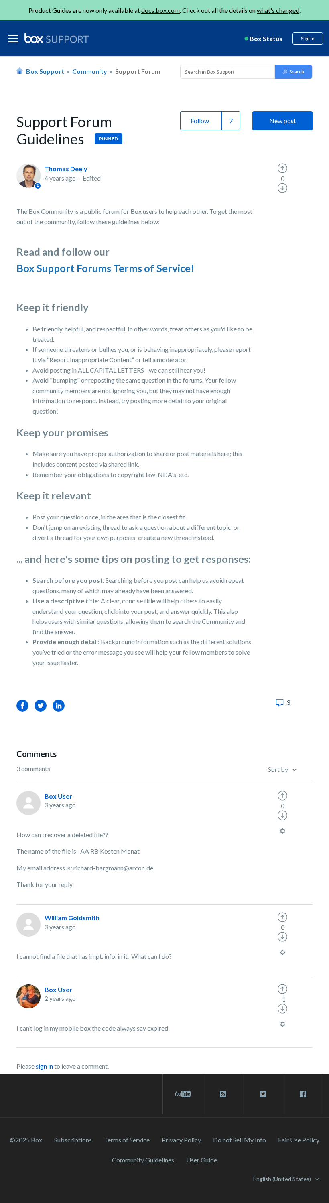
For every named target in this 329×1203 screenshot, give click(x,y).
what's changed (278, 10)
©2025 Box (26, 1140)
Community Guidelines (143, 1160)
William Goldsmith (72, 917)
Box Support (45, 71)
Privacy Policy (181, 1140)
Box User (58, 796)
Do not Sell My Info (239, 1140)
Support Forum (137, 71)
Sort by (278, 769)
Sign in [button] (308, 38)
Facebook (22, 705)
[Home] (56, 38)
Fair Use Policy (298, 1140)
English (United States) (282, 1178)
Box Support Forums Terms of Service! (105, 268)
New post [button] (282, 120)
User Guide (201, 1160)
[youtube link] (183, 1094)
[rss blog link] (223, 1094)
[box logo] (56, 38)
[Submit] (293, 72)
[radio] (282, 168)
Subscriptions (73, 1140)
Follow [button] (200, 120)
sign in (44, 1066)
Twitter (41, 705)
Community (89, 71)
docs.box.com (160, 10)
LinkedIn (59, 705)
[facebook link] (303, 1094)
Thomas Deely (66, 168)
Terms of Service (127, 1140)
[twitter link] (263, 1094)
